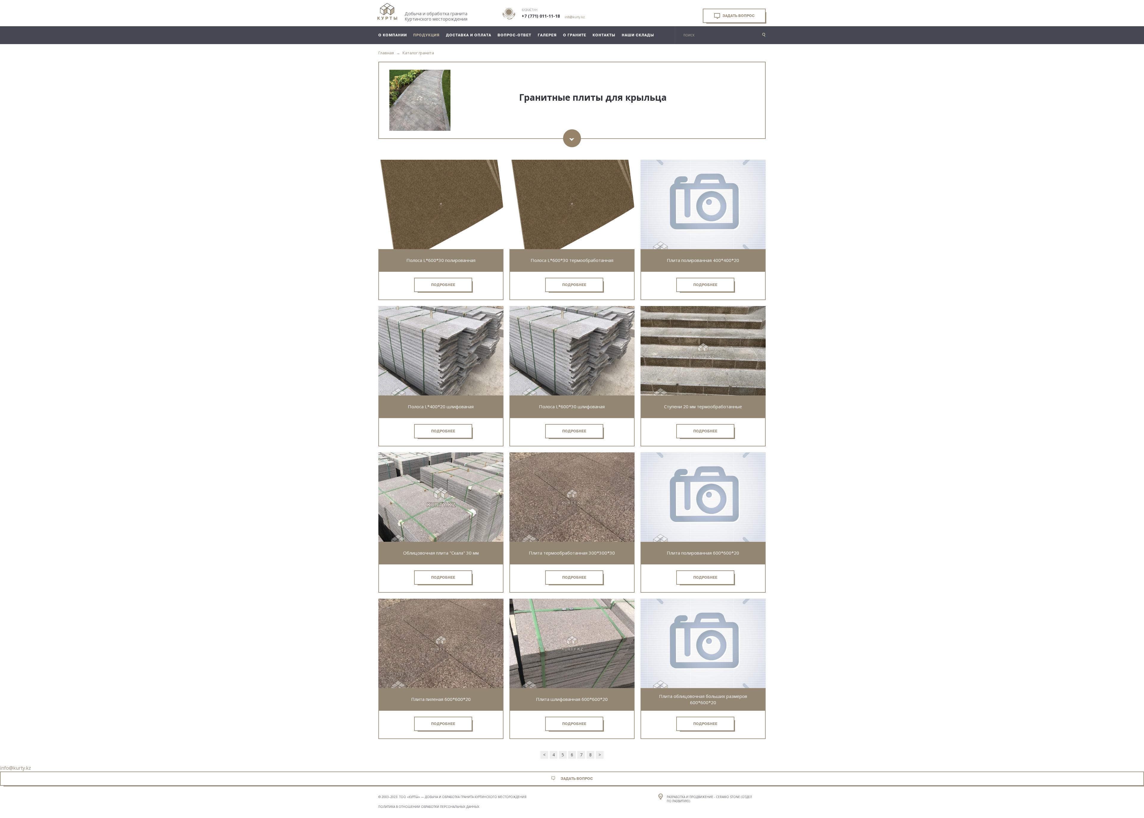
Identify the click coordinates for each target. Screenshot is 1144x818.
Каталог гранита (418, 52)
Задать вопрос (738, 15)
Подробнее (443, 285)
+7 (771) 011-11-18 (541, 16)
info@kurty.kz (575, 17)
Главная (386, 52)
